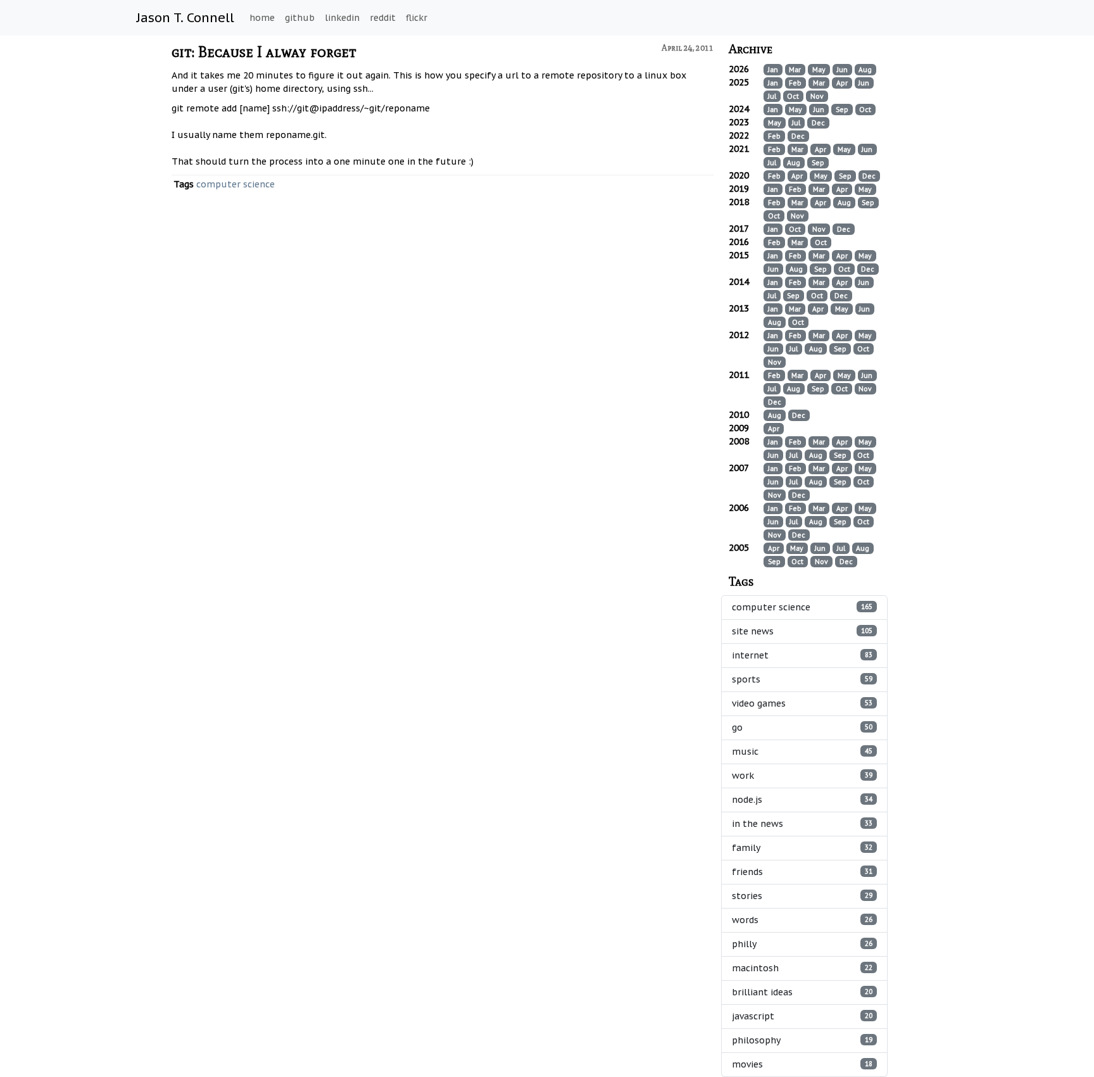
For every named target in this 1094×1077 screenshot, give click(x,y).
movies (802, 1064)
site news (802, 631)
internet (802, 655)
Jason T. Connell (185, 17)
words (802, 920)
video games (802, 703)
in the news (802, 823)
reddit (383, 17)
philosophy (802, 1040)
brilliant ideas (802, 992)
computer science (235, 184)
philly (802, 944)
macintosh (802, 968)
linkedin (342, 17)
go (802, 727)
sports (802, 679)
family (802, 847)
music (802, 751)
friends (802, 872)
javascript (802, 1016)
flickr (416, 17)
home (262, 17)
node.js (802, 799)
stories (802, 896)
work (802, 775)
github (300, 17)
